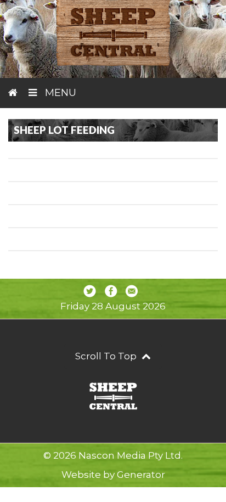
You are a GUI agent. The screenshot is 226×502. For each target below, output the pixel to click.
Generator (141, 474)
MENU (59, 93)
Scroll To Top (107, 356)
